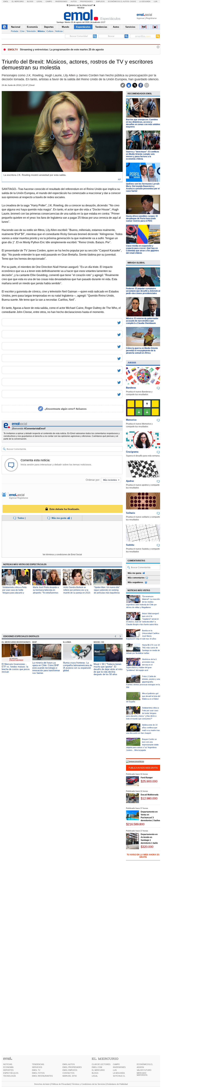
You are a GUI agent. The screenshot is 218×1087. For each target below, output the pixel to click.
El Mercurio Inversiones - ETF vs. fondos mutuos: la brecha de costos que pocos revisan (16, 668)
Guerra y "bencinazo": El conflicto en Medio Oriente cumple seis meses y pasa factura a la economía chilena (142, 155)
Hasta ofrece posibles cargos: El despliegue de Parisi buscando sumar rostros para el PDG (142, 218)
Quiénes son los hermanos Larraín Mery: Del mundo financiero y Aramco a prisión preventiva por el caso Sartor (143, 187)
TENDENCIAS (38, 1064)
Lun (155, 1)
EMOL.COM (97, 1067)
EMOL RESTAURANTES (42, 1076)
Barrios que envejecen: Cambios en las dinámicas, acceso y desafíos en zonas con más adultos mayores (143, 123)
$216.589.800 (135, 824)
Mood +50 (99, 642)
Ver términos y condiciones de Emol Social (62, 554)
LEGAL (95, 1076)
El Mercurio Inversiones (16, 642)
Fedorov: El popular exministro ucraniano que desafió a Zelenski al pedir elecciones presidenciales (143, 291)
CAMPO (116, 1064)
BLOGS (95, 1073)
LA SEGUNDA (119, 1073)
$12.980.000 (149, 798)
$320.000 (147, 847)
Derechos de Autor (42, 1084)
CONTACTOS (68, 1073)
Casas (133, 1)
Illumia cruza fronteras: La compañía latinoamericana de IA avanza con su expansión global (77, 666)
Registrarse (151, 18)
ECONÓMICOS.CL (145, 1064)
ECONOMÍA (8, 1067)
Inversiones (61, 1)
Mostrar (80, 7)
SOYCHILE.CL (119, 1076)
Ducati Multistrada (149, 795)
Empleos (100, 1)
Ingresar (140, 18)
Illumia (67, 642)
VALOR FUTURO (144, 1070)
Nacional (15, 27)
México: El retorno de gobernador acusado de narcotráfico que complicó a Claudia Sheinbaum (142, 320)
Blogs (30, 1)
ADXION (140, 1067)
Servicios (130, 27)
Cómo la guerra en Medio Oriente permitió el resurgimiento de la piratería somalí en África (142, 350)
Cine (22, 31)
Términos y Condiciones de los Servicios (88, 1084)
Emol (5, 1)
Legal (39, 1)
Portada (14, 31)
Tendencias (101, 27)
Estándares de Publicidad (117, 1084)
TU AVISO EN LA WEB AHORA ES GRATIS (143, 855)
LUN (115, 1070)
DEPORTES (8, 1070)
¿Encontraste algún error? (66, 408)
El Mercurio (18, 1)
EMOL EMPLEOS (70, 1070)
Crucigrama (132, 451)
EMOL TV (36, 1070)
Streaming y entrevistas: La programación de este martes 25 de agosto (62, 49)
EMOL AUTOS (69, 1064)
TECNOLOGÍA (9, 1076)
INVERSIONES (119, 1067)
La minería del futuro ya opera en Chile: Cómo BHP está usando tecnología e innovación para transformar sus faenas (46, 667)
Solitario (130, 513)
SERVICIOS (37, 1067)
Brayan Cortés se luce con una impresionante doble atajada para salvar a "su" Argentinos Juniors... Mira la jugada (142, 744)
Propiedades (86, 1)
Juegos (132, 362)
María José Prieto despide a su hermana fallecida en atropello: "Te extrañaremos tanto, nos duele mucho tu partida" (46, 592)
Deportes (48, 27)
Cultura (49, 31)
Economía (32, 27)
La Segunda (144, 1)
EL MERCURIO (98, 1070)
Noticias (59, 31)
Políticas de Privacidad (60, 1084)
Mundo (65, 27)
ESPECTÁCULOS (10, 1073)
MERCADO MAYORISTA (142, 1074)
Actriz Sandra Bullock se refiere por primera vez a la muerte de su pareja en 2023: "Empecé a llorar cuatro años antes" (77, 592)
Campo (49, 1)
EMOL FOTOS (38, 1073)
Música (41, 31)
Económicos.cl (115, 1)
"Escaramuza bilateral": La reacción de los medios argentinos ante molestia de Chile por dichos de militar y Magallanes (143, 601)
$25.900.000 (149, 781)
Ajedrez (130, 481)
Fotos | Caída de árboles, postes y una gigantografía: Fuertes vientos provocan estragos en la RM (143, 681)
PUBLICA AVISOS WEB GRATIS (143, 768)
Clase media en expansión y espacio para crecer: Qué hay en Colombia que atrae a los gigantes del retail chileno (142, 249)
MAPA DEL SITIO (70, 1076)
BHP (34, 642)
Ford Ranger (147, 777)
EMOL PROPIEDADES (72, 1067)
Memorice (131, 420)
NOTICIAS (7, 1064)
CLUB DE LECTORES (101, 1064)
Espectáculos (83, 27)
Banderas (131, 387)
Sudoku (130, 545)
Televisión (31, 31)
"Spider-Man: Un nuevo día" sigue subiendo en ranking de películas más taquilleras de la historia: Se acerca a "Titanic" (107, 592)
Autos (74, 1)
